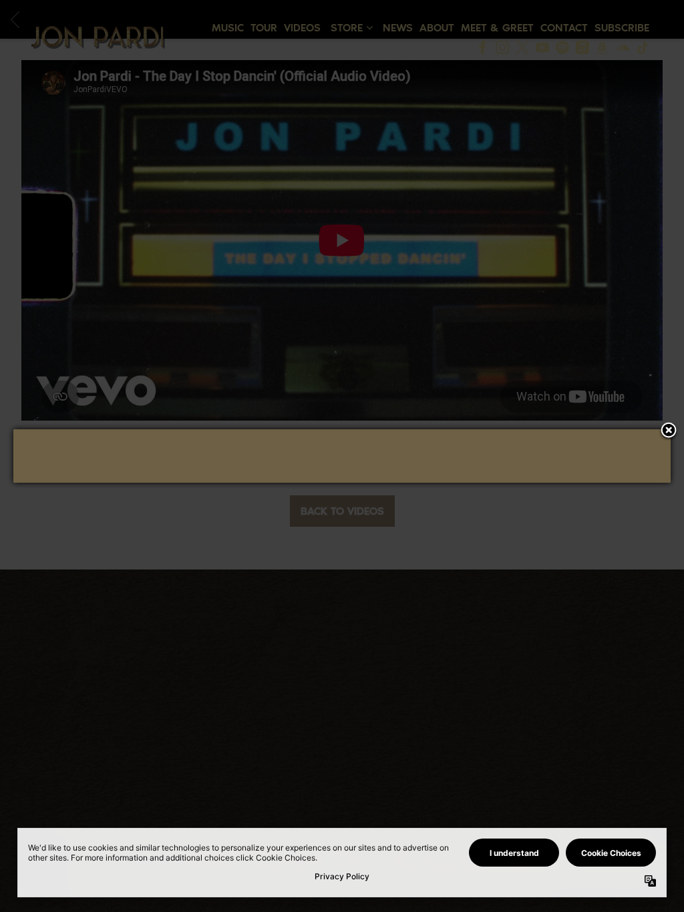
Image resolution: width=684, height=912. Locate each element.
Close (669, 431)
